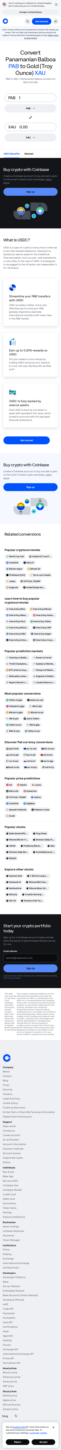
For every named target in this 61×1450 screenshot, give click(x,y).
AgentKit (8, 1335)
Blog (5, 1080)
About (6, 1071)
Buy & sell (8, 1171)
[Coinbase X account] (16, 1416)
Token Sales (10, 1208)
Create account (11, 1135)
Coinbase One (10, 1185)
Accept (43, 1442)
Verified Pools (11, 1267)
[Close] (53, 1427)
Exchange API (10, 1349)
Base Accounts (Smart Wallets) (20, 1295)
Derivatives (9, 1203)
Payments (8, 1235)
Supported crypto (13, 1157)
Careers (7, 1076)
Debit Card (9, 1198)
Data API (7, 1322)
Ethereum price (11, 1377)
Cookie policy (10, 1103)
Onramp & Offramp (13, 1299)
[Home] (5, 21)
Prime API (8, 1358)
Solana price (10, 1381)
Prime (6, 1249)
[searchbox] (30, 108)
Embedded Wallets (13, 1290)
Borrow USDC (10, 1180)
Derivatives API (11, 1363)
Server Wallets (11, 1286)
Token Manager (11, 1240)
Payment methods (13, 1148)
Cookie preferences (14, 1107)
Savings (7, 1212)
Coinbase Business (13, 1231)
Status (6, 1162)
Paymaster (9, 1313)
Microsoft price (11, 1404)
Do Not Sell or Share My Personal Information (29, 1112)
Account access (12, 1153)
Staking (7, 1254)
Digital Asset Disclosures (17, 1116)
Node (6, 1331)
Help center (9, 1126)
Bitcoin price (10, 1372)
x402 (5, 1304)
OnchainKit (9, 1317)
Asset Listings (11, 1226)
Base (5, 1281)
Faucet (7, 1344)
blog (5, 1416)
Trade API (8, 1308)
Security (7, 1089)
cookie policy (19, 1427)
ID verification (11, 1139)
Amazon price (10, 1409)
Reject (17, 1442)
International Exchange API (18, 1353)
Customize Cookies (38, 1433)
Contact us (9, 1130)
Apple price (9, 1400)
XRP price (8, 1386)
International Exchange (16, 1263)
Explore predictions (14, 1217)
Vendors (7, 1094)
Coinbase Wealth (12, 1189)
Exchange (8, 1258)
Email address (10, 951)
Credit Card (9, 1194)
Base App (8, 1176)
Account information (14, 1144)
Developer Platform (14, 1277)
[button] (55, 21)
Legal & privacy (11, 1098)
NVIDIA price (10, 1395)
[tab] (11, 154)
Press (6, 1085)
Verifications (10, 1326)
